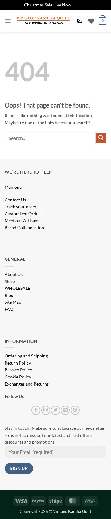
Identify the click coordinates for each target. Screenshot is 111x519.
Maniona (13, 187)
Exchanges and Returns (27, 383)
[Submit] (101, 138)
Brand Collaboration (24, 227)
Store (10, 281)
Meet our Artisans (22, 220)
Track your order (21, 206)
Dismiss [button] (79, 4)
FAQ (9, 309)
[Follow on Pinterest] (75, 410)
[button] (8, 21)
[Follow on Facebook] (35, 410)
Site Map (13, 302)
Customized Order (22, 213)
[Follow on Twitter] (55, 410)
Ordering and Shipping (26, 355)
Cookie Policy (18, 376)
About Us (14, 274)
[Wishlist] (91, 21)
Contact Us (15, 199)
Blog (9, 295)
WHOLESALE (17, 288)
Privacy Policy (18, 369)
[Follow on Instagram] (45, 410)
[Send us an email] (65, 410)
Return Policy (18, 362)
